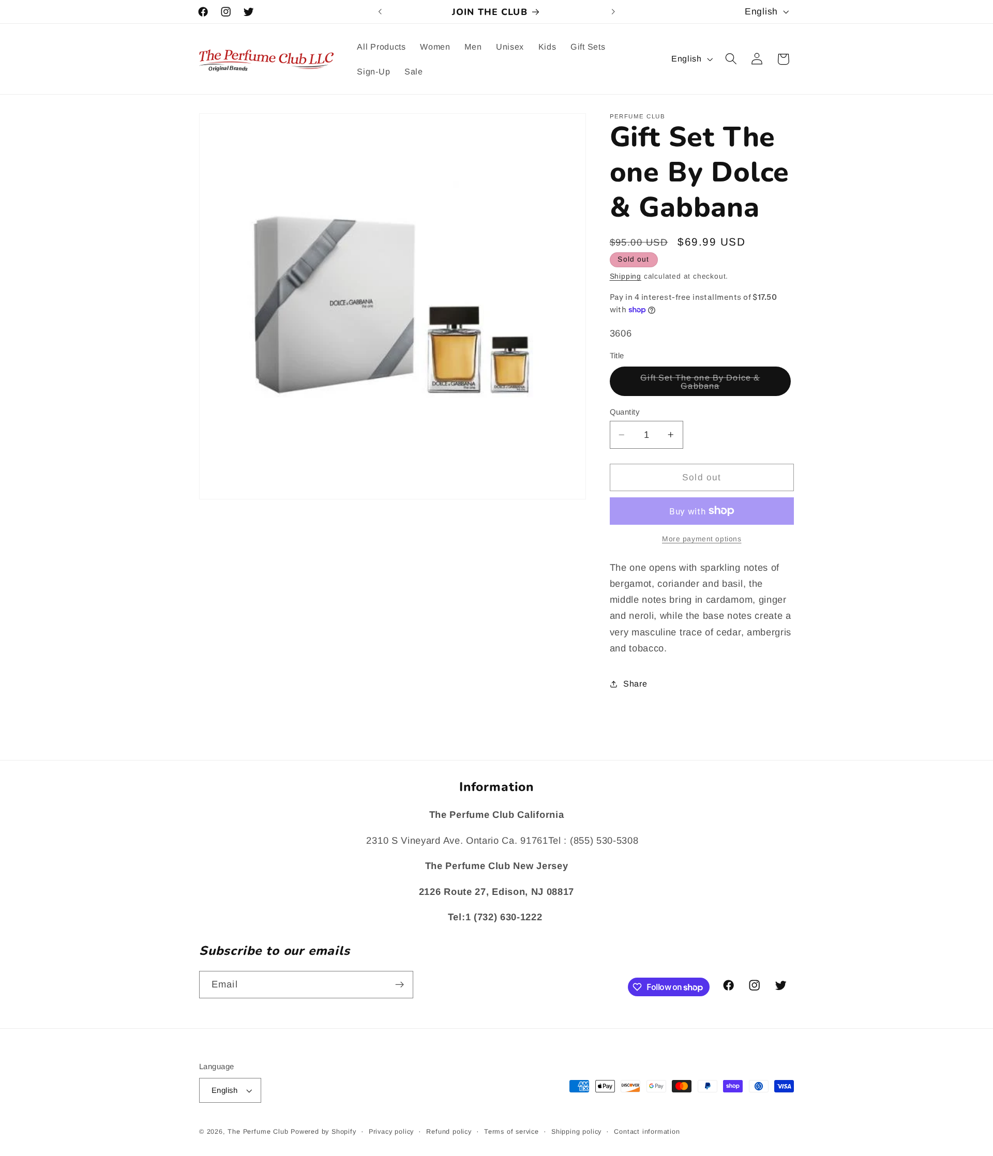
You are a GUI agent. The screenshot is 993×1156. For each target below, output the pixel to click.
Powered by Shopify (323, 1131)
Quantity (625, 411)
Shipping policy (576, 1131)
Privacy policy (391, 1131)
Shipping (625, 276)
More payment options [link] (702, 539)
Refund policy (448, 1131)
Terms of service (511, 1131)
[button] (731, 59)
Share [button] (635, 683)
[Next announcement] (612, 12)
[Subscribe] (399, 985)
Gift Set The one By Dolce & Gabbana (704, 384)
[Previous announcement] (380, 12)
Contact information (647, 1131)
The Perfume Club (258, 1131)
